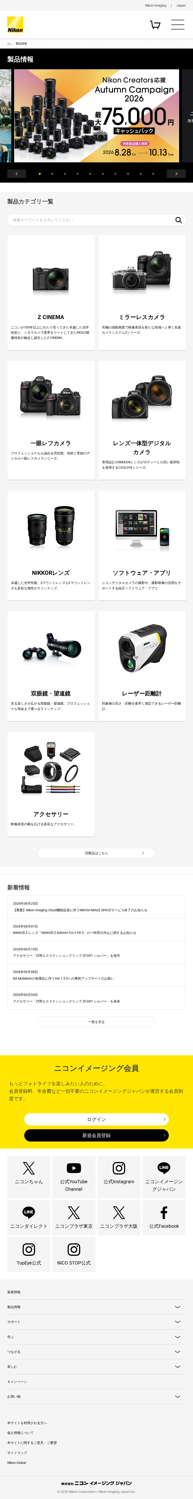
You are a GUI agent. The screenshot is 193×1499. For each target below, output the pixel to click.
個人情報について (20, 1433)
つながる (13, 1352)
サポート (13, 1322)
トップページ (9, 44)
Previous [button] (16, 173)
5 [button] (90, 174)
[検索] (179, 220)
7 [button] (116, 174)
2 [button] (52, 174)
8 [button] (128, 174)
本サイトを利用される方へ (27, 1423)
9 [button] (141, 174)
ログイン (96, 1119)
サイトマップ (17, 1453)
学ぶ (10, 1337)
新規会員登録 (96, 1135)
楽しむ (12, 1366)
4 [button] (78, 174)
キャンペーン (17, 1382)
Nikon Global (16, 1463)
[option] (96, 115)
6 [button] (103, 174)
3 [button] (65, 174)
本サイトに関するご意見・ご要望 (32, 1443)
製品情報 (13, 1307)
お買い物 (13, 1396)
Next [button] (176, 173)
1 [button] (40, 174)
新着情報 (13, 1292)
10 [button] (153, 174)
